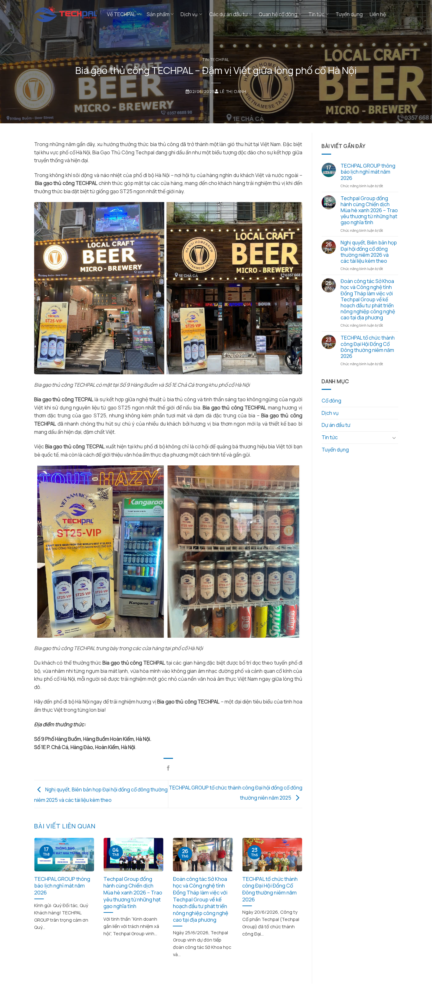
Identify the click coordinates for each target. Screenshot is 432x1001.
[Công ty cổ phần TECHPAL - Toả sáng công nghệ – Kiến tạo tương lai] (65, 14)
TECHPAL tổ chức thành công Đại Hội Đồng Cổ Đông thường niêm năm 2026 (270, 889)
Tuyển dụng (349, 14)
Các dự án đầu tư (228, 14)
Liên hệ (378, 14)
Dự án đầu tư (336, 424)
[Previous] (43, 892)
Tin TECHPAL (216, 59)
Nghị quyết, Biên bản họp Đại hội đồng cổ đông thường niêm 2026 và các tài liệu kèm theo (368, 252)
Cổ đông (331, 400)
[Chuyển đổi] (394, 437)
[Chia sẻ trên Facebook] (168, 768)
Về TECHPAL (121, 14)
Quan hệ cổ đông (278, 14)
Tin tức (316, 14)
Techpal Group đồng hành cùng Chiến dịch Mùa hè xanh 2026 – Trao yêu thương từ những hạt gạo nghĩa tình (132, 892)
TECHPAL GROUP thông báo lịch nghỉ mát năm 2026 (62, 885)
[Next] (293, 892)
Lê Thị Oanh (233, 91)
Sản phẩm (158, 14)
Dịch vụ (189, 14)
